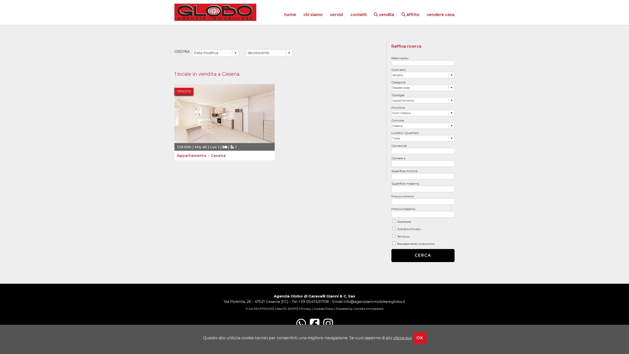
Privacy (305, 308)
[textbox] (423, 62)
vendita (386, 14)
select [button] (452, 75)
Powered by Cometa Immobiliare (359, 308)
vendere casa (441, 14)
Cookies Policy (324, 308)
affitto (412, 14)
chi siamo (313, 14)
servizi (336, 14)
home (290, 14)
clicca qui (402, 338)
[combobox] (420, 75)
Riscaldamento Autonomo (416, 244)
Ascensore (404, 221)
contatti (358, 14)
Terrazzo (403, 236)
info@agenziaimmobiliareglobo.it (374, 301)
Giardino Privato (409, 229)
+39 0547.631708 (313, 301)
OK (419, 338)
